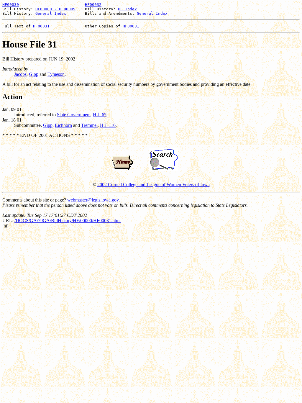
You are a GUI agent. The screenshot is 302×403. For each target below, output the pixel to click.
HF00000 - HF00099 (55, 9)
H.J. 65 (99, 114)
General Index (50, 13)
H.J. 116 (108, 125)
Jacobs (20, 74)
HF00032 (93, 4)
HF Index (127, 9)
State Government (74, 114)
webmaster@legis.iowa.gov (93, 199)
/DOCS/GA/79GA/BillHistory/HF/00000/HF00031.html (67, 220)
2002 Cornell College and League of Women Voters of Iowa (153, 184)
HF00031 (41, 26)
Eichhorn (63, 125)
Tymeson (56, 74)
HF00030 (10, 4)
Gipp (33, 74)
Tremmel (89, 125)
